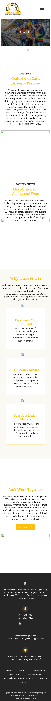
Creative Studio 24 (30, 698)
